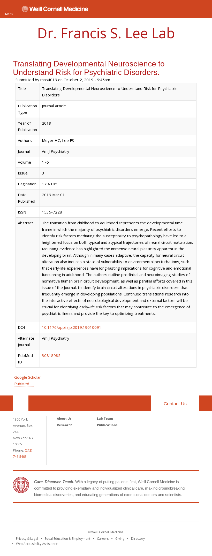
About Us (64, 418)
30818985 (51, 355)
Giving (119, 538)
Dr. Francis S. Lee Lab (106, 32)
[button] (203, 9)
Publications (107, 425)
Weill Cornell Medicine (106, 513)
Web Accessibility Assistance (37, 544)
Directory (138, 538)
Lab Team (105, 418)
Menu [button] (9, 14)
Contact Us (175, 403)
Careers (103, 538)
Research (64, 425)
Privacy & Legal (27, 538)
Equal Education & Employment (67, 538)
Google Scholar (27, 377)
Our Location (20, 403)
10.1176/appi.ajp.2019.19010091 (71, 327)
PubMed (21, 383)
